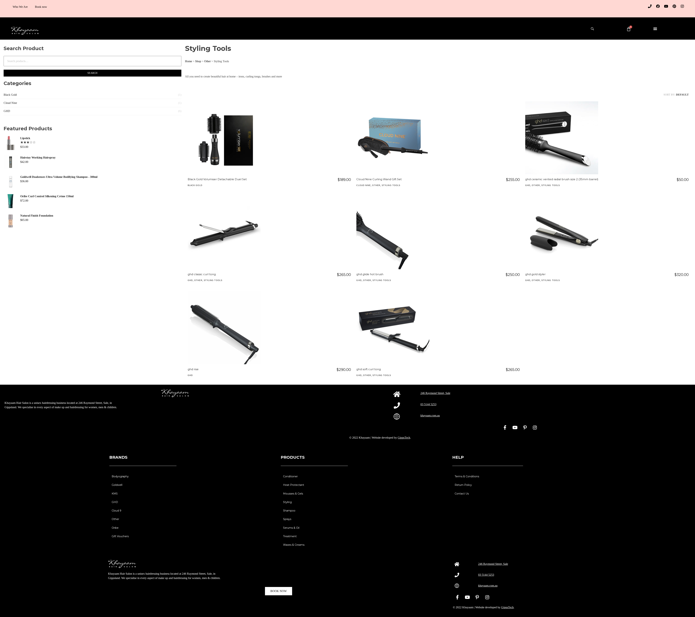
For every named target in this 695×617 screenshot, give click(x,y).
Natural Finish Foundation (36, 215)
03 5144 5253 (428, 404)
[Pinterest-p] (524, 427)
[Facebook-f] (504, 427)
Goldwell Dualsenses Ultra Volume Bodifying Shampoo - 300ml (58, 176)
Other (207, 61)
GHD (7, 111)
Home (188, 61)
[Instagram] (682, 6)
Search (92, 73)
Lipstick (25, 138)
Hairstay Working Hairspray (38, 157)
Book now (41, 6)
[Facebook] (658, 6)
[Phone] (649, 6)
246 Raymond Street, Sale (435, 393)
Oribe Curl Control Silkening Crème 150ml (46, 196)
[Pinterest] (674, 6)
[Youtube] (666, 6)
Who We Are (20, 6)
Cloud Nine (10, 102)
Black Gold (10, 94)
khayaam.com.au (430, 415)
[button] (655, 28)
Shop (198, 61)
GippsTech (404, 437)
